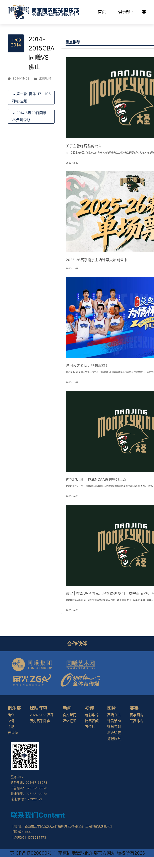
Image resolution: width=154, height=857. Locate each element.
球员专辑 (114, 727)
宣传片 (90, 727)
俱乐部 (124, 11)
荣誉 (11, 721)
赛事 (134, 708)
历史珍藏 (114, 733)
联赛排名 (136, 721)
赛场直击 (114, 715)
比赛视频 (45, 78)
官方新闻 (69, 715)
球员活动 (114, 721)
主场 (11, 727)
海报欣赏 (114, 739)
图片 (111, 708)
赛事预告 (136, 715)
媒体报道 (69, 721)
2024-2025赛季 (42, 715)
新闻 (67, 708)
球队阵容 (38, 708)
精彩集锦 (92, 715)
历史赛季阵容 (40, 721)
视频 (89, 708)
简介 (11, 715)
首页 (102, 11)
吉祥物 (13, 733)
